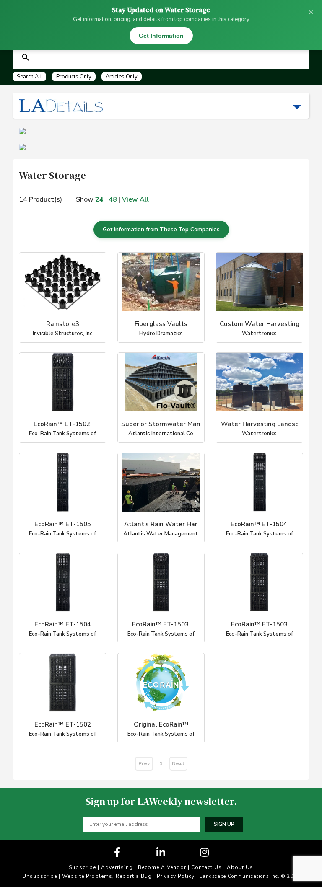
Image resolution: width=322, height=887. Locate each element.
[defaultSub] (25, 57)
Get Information (161, 35)
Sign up (224, 824)
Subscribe (82, 867)
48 (113, 199)
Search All (29, 76)
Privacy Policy (176, 876)
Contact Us (206, 867)
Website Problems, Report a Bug (107, 876)
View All (135, 199)
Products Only (73, 76)
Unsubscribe (39, 876)
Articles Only (122, 76)
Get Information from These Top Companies (161, 229)
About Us (240, 867)
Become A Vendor (162, 867)
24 (99, 199)
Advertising (117, 867)
